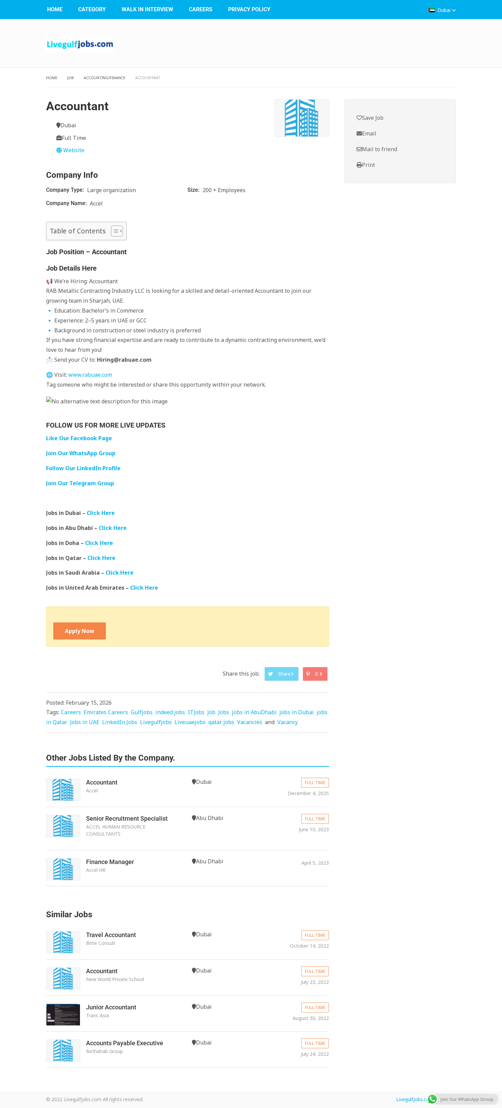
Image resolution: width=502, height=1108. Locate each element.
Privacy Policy (249, 9)
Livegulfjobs (156, 722)
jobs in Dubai (296, 712)
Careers (200, 9)
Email (369, 133)
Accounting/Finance (104, 77)
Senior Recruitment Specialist (127, 818)
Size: (194, 190)
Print (368, 165)
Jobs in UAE (84, 722)
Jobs (223, 712)
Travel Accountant (111, 934)
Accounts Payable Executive (124, 1043)
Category (92, 9)
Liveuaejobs (190, 722)
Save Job (373, 117)
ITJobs (196, 712)
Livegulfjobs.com (415, 1099)
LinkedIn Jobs (119, 722)
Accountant (101, 782)
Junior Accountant (111, 1007)
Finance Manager (110, 861)
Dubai (444, 10)
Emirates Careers (106, 712)
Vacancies (249, 722)
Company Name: (67, 203)
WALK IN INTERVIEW (147, 9)
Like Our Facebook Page (79, 438)
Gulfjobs (142, 712)
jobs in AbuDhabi (254, 712)
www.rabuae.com (90, 374)
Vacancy (287, 722)
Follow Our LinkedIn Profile (83, 468)
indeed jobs (170, 712)
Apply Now (79, 631)
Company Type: (65, 190)
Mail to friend (379, 149)
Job (70, 77)
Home (54, 9)
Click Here (101, 513)
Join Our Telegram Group (80, 483)
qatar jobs (221, 722)
